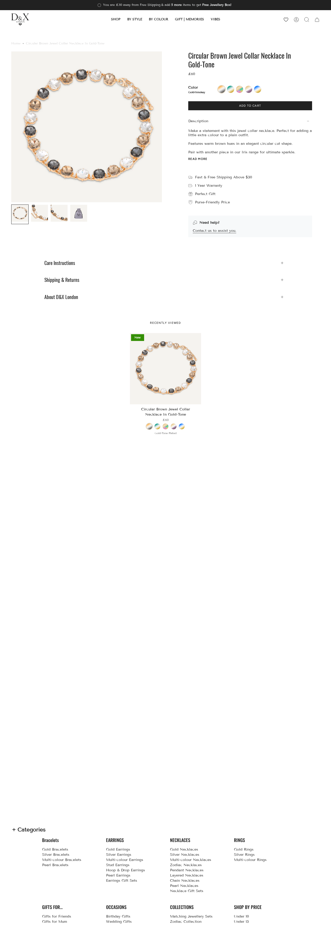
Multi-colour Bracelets (61, 860)
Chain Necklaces (185, 880)
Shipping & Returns (61, 279)
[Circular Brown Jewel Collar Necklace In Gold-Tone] (165, 369)
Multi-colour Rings (250, 860)
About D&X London (61, 297)
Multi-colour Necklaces (190, 860)
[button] (116, 19)
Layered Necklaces (186, 875)
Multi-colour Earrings (124, 860)
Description (198, 121)
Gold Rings (244, 849)
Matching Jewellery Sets (191, 916)
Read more (198, 159)
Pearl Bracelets (55, 865)
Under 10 (241, 916)
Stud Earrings (117, 865)
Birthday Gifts (118, 916)
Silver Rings (244, 854)
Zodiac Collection (186, 921)
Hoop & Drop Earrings (125, 870)
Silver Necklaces (184, 854)
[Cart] (317, 19)
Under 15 (241, 921)
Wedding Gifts (119, 921)
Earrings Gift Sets (121, 880)
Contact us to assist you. (214, 230)
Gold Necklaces (184, 849)
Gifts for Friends (56, 916)
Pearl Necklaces (184, 886)
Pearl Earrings (118, 875)
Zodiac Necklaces (186, 865)
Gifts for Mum (54, 921)
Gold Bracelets (55, 849)
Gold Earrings (118, 849)
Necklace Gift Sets (186, 891)
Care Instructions (59, 263)
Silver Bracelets (55, 854)
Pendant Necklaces (187, 870)
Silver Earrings (118, 854)
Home (15, 43)
